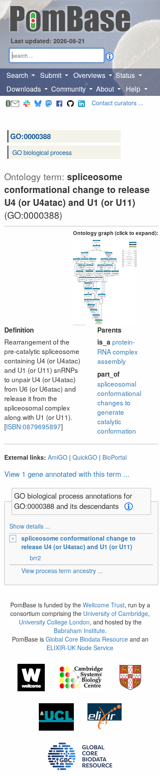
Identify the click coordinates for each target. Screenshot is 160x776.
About (106, 89)
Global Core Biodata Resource (87, 639)
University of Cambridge (115, 613)
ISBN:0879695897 (33, 426)
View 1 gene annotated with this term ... (67, 474)
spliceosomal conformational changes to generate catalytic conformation (119, 407)
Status (126, 75)
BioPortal (114, 457)
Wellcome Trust (104, 605)
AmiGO (57, 457)
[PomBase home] (70, 17)
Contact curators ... (117, 102)
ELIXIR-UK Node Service (80, 647)
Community (69, 89)
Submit (51, 75)
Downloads (24, 89)
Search (18, 75)
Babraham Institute (79, 630)
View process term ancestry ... (62, 570)
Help (134, 89)
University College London (54, 622)
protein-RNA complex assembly (117, 351)
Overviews (90, 75)
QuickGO (85, 457)
